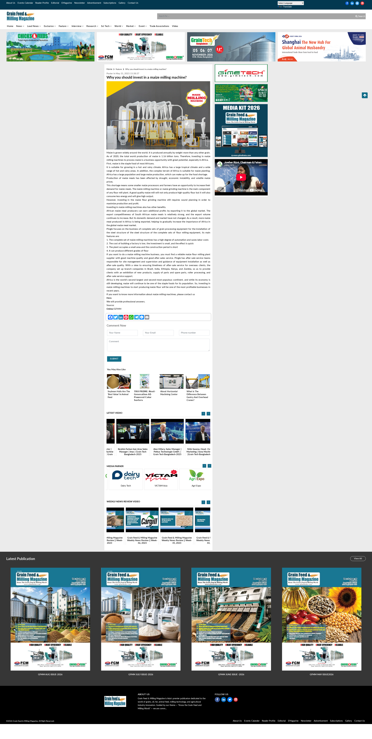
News (19, 26)
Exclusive (49, 26)
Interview (77, 26)
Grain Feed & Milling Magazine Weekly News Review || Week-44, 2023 (158, 540)
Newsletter (79, 3)
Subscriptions (109, 3)
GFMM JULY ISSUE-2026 (140, 674)
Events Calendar (25, 3)
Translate (287, 6)
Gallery (122, 3)
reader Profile (42, 3)
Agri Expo (158, 486)
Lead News (33, 26)
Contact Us (133, 3)
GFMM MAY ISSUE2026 (321, 674)
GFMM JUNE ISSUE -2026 (231, 674)
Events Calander (252, 721)
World (118, 26)
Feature (63, 26)
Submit (114, 359)
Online (110, 309)
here (109, 298)
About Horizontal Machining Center (169, 393)
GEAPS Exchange (194, 486)
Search (361, 16)
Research (91, 26)
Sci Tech (105, 26)
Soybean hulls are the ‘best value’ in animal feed (119, 394)
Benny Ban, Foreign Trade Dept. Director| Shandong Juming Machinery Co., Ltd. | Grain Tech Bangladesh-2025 (193, 453)
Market (130, 26)
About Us (10, 3)
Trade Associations (159, 26)
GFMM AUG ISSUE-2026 (50, 674)
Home (10, 26)
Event (142, 26)
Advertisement (94, 3)
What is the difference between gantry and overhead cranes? (197, 395)
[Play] (124, 431)
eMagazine (66, 3)
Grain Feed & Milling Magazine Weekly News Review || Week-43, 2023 (193, 540)
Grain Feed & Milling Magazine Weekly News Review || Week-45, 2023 (124, 540)
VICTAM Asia (123, 486)
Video (175, 26)
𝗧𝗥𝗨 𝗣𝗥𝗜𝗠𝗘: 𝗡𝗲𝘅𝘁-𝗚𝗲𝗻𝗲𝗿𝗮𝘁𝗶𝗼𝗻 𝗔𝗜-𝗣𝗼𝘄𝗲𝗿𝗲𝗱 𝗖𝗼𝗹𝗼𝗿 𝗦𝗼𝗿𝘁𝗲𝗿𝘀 (144, 395)
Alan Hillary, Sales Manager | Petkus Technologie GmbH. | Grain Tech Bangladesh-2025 (124, 451)
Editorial (55, 3)
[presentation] (203, 413)
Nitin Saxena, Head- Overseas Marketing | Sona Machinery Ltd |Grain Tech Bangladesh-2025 (158, 451)
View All (358, 559)
